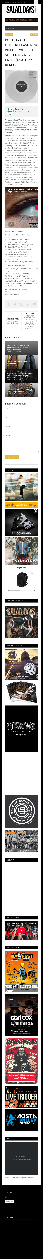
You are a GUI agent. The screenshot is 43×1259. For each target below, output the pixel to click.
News (11, 34)
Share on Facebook (8, 304)
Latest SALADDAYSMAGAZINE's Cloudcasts (19, 1177)
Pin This (28, 304)
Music (7, 34)
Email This (34, 304)
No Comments (33, 34)
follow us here (9, 1201)
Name (7, 409)
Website (7, 427)
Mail (6, 418)
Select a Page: (36, 2)
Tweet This (15, 304)
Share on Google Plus (21, 304)
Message (8, 436)
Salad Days (19, 109)
